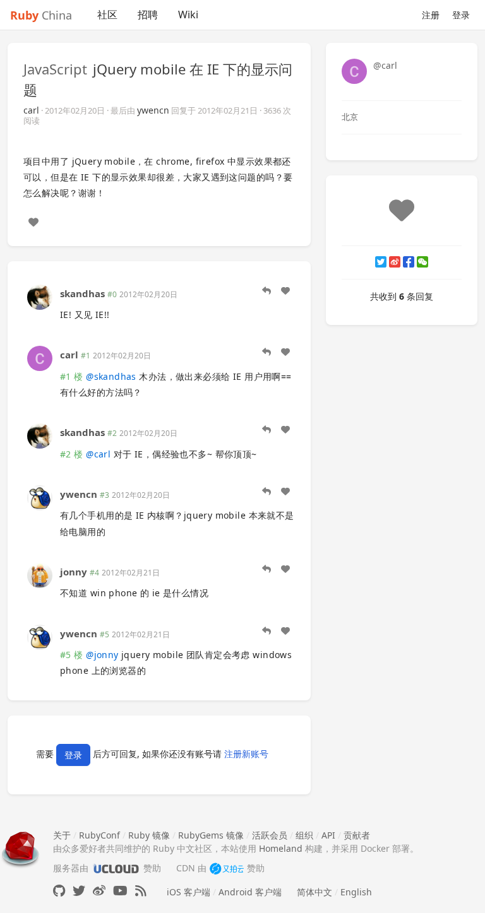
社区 (107, 14)
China (41, 15)
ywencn (153, 110)
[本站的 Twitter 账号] (79, 890)
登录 (461, 15)
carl (31, 110)
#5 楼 (71, 655)
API (328, 835)
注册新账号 (246, 754)
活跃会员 (269, 835)
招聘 (148, 14)
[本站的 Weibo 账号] (99, 890)
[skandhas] (39, 296)
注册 (431, 15)
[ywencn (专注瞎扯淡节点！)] (39, 497)
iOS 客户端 (188, 892)
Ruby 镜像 (149, 835)
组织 (304, 835)
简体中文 (314, 892)
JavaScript (55, 68)
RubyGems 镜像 (211, 835)
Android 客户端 (250, 892)
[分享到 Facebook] (408, 262)
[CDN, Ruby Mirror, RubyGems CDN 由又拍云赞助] (226, 868)
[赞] (33, 222)
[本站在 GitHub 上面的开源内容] (59, 890)
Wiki (188, 14)
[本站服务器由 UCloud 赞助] (116, 868)
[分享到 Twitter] (380, 262)
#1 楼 (71, 376)
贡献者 (357, 835)
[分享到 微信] (422, 262)
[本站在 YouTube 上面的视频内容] (120, 890)
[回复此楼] (266, 290)
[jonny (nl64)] (39, 574)
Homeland (280, 848)
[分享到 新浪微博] (394, 262)
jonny (73, 571)
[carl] (39, 357)
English (356, 892)
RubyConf (99, 835)
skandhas (82, 293)
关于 (62, 835)
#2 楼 (71, 454)
